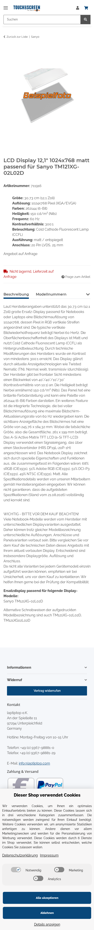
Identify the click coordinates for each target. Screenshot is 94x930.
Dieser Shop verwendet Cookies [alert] (47, 795)
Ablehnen (47, 913)
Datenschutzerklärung (20, 855)
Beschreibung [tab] (16, 294)
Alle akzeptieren (47, 897)
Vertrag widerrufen (47, 690)
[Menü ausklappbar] (5, 6)
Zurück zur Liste (17, 36)
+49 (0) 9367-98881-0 (37, 748)
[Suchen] (85, 19)
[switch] (16, 869)
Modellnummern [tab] (51, 294)
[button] (78, 8)
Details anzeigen (47, 924)
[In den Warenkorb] (6, 50)
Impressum (49, 855)
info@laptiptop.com (34, 763)
